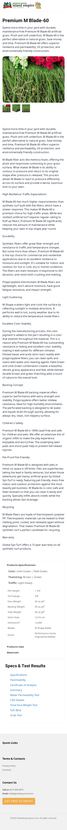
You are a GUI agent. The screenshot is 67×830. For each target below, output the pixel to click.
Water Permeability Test (24, 695)
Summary (16, 690)
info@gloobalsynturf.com (21, 793)
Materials (13, 652)
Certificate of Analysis (23, 685)
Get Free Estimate (19, 801)
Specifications (18, 675)
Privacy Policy (9, 765)
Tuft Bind (15, 710)
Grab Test (16, 715)
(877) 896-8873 (16, 789)
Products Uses (15, 646)
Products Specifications (21, 565)
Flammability (18, 680)
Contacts (6, 769)
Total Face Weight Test (23, 705)
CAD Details (17, 700)
